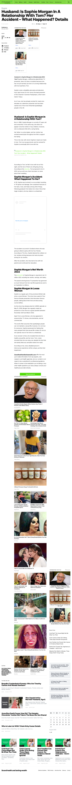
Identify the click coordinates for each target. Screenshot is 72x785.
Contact (68, 770)
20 (60, 722)
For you (51, 2)
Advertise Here (58, 2)
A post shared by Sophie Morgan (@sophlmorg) (30, 240)
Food (47, 2)
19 (57, 722)
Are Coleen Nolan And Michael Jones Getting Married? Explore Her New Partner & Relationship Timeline (6, 672)
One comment (5, 23)
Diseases (30, 2)
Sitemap (64, 770)
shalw (3, 36)
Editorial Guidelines (42, 770)
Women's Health (59, 745)
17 (50, 722)
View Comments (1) (30, 374)
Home (16, 2)
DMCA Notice (51, 770)
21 (62, 722)
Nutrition (43, 2)
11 (53, 720)
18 (54, 722)
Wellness (20, 2)
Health (25, 2)
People (4, 8)
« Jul (50, 732)
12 (57, 720)
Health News (36, 2)
